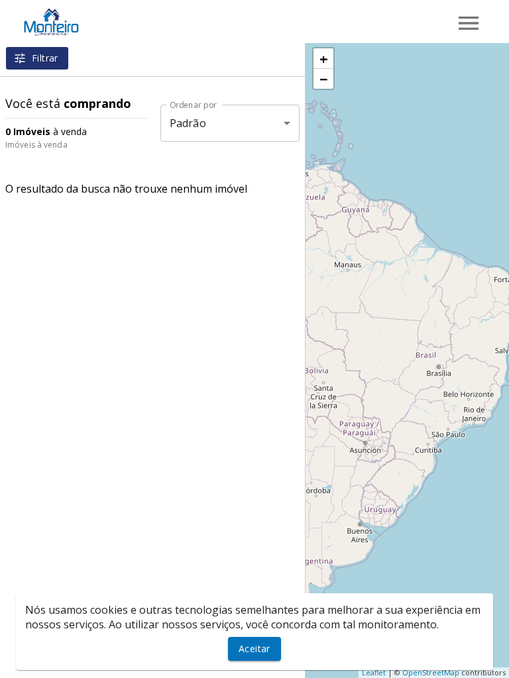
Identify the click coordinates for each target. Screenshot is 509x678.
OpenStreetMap (430, 672)
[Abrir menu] (468, 23)
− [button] (323, 79)
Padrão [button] (188, 123)
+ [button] (323, 58)
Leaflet (374, 672)
